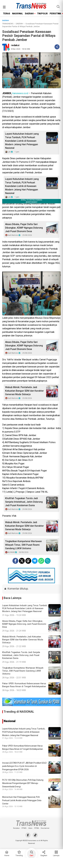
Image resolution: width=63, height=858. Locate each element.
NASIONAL (17, 13)
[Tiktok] (35, 835)
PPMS (24, 828)
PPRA (36, 828)
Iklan (30, 828)
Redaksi (16, 828)
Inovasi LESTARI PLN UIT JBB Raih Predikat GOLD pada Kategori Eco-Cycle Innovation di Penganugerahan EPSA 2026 (24, 766)
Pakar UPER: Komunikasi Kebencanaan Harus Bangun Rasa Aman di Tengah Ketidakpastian (22, 747)
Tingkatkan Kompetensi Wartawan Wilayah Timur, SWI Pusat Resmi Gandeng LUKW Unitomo (23, 545)
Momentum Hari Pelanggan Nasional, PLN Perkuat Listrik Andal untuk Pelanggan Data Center (21, 800)
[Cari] (58, 6)
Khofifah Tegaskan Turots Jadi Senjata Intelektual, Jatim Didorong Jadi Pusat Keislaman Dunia (24, 502)
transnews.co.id (20, 93)
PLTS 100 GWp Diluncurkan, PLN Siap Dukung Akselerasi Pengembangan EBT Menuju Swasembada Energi (22, 783)
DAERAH (29, 13)
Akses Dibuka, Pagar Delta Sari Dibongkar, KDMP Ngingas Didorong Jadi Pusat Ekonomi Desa (24, 228)
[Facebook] (27, 835)
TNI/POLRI (42, 13)
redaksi (15, 45)
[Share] (57, 46)
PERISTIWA (55, 13)
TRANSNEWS (7, 23)
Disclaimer (45, 828)
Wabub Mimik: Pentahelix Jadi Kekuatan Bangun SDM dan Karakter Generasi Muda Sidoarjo (24, 391)
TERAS (6, 13)
